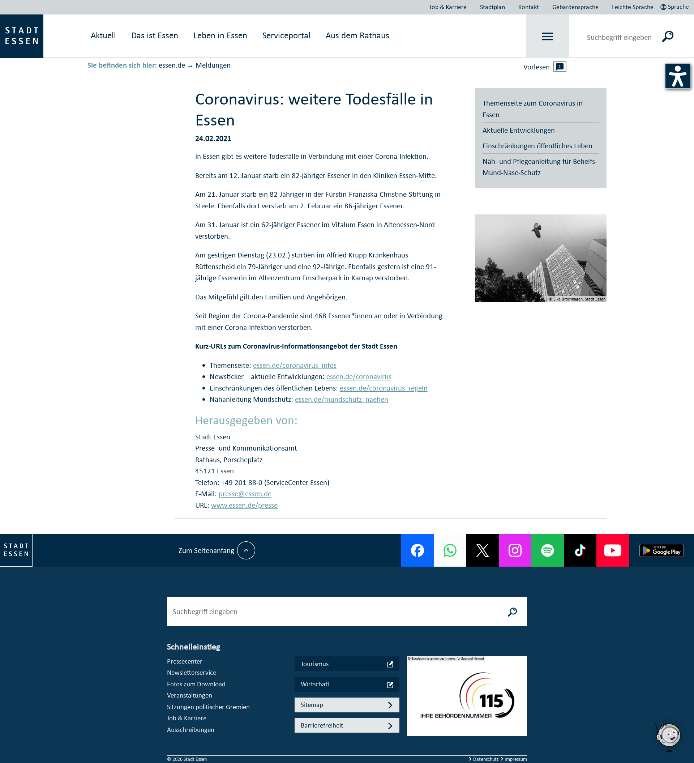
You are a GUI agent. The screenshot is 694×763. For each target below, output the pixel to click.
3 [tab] (412, 713)
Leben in (220, 35)
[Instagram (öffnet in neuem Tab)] (515, 550)
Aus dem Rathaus (357, 35)
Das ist (154, 35)
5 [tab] (412, 736)
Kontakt (528, 7)
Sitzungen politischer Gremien (208, 707)
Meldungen (213, 65)
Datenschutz (486, 759)
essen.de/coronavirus (358, 376)
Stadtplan (492, 7)
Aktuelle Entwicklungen (519, 130)
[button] (675, 6)
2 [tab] (412, 702)
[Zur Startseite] (21, 35)
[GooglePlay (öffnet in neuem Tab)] (661, 550)
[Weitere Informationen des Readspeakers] (559, 66)
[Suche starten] (512, 611)
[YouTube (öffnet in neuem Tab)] (612, 550)
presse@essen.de (245, 493)
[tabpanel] (467, 699)
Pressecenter (184, 661)
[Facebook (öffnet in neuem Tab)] (417, 550)
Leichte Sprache (633, 7)
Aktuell (103, 35)
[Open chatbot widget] (668, 737)
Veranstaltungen (189, 695)
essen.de (172, 65)
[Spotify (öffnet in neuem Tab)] (547, 550)
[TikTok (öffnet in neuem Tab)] (580, 550)
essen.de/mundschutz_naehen (341, 399)
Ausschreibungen (190, 729)
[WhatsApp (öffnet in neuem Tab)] (450, 550)
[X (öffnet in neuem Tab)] (482, 550)
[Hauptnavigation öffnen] (548, 36)
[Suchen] (668, 36)
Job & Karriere (448, 7)
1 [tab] (412, 690)
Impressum (515, 759)
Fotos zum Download (196, 684)
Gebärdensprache (575, 7)
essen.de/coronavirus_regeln (384, 388)
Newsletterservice (191, 672)
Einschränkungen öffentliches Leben (537, 145)
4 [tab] (412, 725)
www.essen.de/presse (244, 505)
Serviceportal (286, 35)
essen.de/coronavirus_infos (295, 365)
